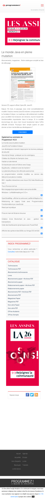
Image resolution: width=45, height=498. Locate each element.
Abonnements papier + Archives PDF (20, 279)
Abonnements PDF (14, 295)
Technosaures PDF (14, 269)
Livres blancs (16, 469)
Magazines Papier (14, 298)
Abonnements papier (15, 282)
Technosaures (13, 266)
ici (39, 494)
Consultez (11, 252)
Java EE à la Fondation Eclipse (12, 146)
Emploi (24, 457)
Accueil (18, 453)
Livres (10, 275)
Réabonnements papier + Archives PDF (21, 285)
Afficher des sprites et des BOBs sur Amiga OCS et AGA (20, 231)
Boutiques (17, 465)
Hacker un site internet (9, 161)
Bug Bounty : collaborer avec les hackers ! (16, 168)
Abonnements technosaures (18, 272)
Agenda (25, 453)
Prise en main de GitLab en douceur (14, 213)
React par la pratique (9, 207)
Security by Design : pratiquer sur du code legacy (18, 155)
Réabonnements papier (16, 288)
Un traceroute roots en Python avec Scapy (16, 165)
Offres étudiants (13, 311)
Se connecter (34, 10)
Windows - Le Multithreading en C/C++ (15, 192)
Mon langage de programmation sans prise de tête (19, 189)
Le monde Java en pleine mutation (13, 143)
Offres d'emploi (13, 315)
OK (33, 496)
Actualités (18, 457)
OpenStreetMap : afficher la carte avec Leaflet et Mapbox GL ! (22, 198)
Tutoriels (25, 465)
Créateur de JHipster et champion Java (15, 158)
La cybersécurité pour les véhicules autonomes (18, 171)
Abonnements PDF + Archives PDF (19, 292)
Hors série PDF (13, 308)
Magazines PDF (13, 302)
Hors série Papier (14, 305)
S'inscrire (41, 10)
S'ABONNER (22, 132)
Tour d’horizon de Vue (9, 186)
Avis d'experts (16, 461)
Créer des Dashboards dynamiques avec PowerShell (20, 225)
